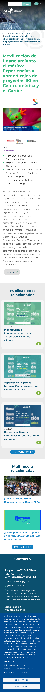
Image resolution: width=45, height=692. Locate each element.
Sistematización (15, 159)
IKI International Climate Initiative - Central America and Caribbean (12, 11)
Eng (41, 4)
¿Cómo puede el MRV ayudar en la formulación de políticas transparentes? (22, 536)
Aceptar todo (21, 687)
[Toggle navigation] (40, 12)
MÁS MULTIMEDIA (22, 547)
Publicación (8, 150)
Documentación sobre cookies (18, 669)
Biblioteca (25, 33)
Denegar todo (21, 680)
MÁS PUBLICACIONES (22, 452)
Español (10, 271)
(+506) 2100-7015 (15, 585)
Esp (36, 4)
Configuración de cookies (16, 672)
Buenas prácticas (22, 155)
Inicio (4, 33)
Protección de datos (13, 661)
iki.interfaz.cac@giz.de (18, 581)
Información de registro (15, 665)
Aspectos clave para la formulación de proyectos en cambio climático (21, 386)
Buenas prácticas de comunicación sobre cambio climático (21, 436)
